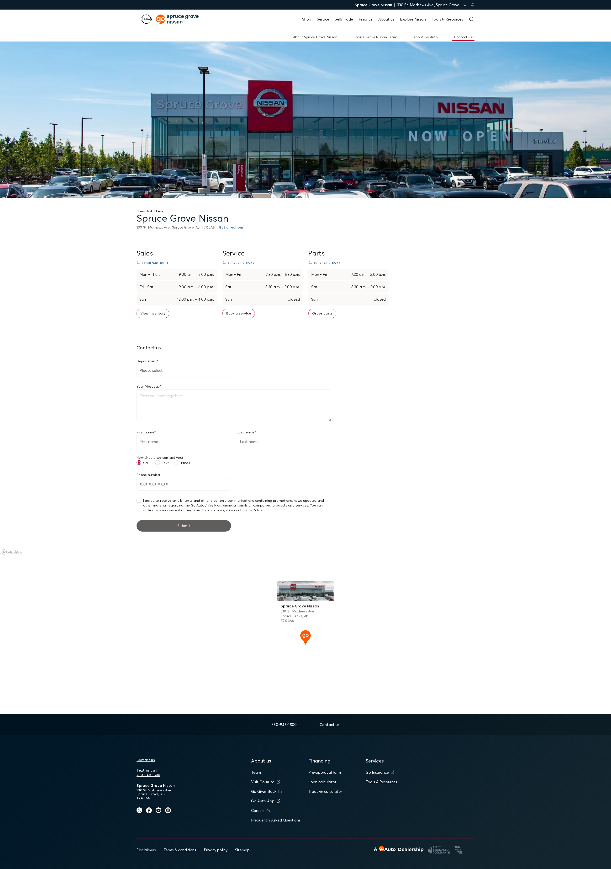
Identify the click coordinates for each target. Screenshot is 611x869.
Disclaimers (146, 850)
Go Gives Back (263, 791)
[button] (305, 637)
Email (185, 463)
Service (323, 19)
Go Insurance (377, 772)
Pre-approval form (324, 772)
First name (146, 432)
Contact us (146, 760)
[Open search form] (471, 19)
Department (147, 361)
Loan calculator (322, 781)
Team (256, 772)
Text (165, 463)
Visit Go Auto (262, 781)
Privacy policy (215, 850)
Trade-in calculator (325, 791)
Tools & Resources (447, 19)
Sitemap (242, 850)
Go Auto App (262, 801)
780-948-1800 (148, 775)
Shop (306, 19)
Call (146, 463)
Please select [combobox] (151, 370)
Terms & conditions (179, 850)
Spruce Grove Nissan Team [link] (375, 37)
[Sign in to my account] (472, 5)
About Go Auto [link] (425, 37)
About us (386, 19)
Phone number (149, 475)
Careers (257, 810)
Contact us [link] (463, 37)
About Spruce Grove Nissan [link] (315, 37)
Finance (366, 19)
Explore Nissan (413, 19)
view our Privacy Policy (244, 510)
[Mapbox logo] (11, 552)
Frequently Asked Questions (275, 820)
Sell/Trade (344, 19)
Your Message (149, 386)
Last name (246, 432)
